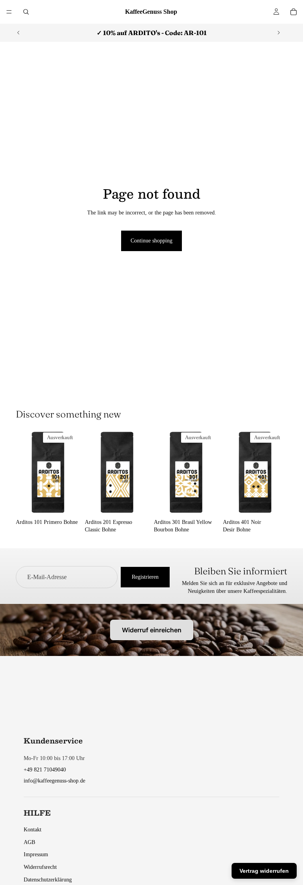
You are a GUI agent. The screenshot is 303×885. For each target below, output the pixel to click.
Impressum (36, 854)
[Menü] (9, 12)
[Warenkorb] (293, 11)
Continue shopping (151, 241)
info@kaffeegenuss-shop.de (54, 781)
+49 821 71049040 (45, 770)
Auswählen (143, 503)
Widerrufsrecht (40, 867)
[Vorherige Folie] (18, 32)
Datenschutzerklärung (48, 880)
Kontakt (32, 830)
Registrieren (145, 577)
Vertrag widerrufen (264, 871)
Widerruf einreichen (151, 630)
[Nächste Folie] (278, 32)
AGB (29, 842)
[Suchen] (26, 11)
